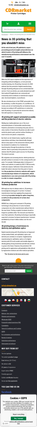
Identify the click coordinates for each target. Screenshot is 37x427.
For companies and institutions (11, 334)
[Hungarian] (9, 300)
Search (29, 29)
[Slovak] (21, 300)
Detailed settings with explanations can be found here (18, 422)
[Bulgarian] (29, 300)
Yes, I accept (18, 418)
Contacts (4, 310)
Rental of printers (7, 338)
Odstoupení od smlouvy (9, 344)
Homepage (5, 34)
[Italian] (25, 300)
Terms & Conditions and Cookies (11, 328)
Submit (29, 271)
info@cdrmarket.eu (21, 5)
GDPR (3, 332)
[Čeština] (5, 300)
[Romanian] (17, 300)
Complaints (5, 325)
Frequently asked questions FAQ (11, 322)
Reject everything (18, 414)
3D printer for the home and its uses (18, 254)
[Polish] (13, 300)
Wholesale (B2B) (6, 319)
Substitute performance (9, 341)
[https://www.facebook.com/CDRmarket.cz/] (7, 392)
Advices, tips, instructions (9, 313)
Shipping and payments (8, 316)
